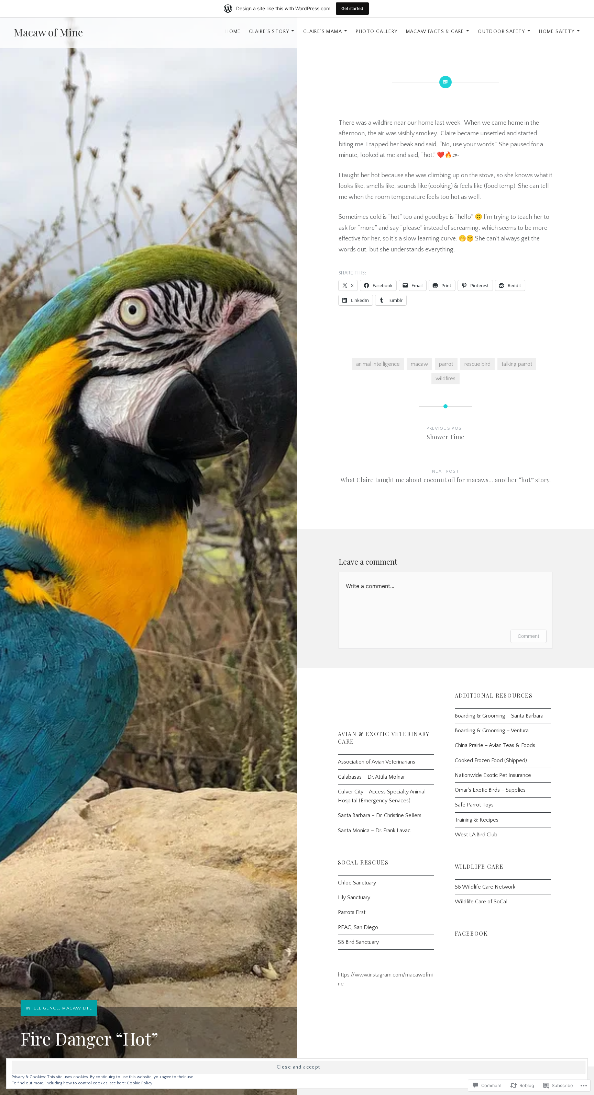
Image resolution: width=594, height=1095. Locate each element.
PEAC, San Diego (358, 927)
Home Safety (556, 31)
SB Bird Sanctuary (358, 942)
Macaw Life (77, 1008)
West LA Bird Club (476, 835)
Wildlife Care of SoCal (481, 902)
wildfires (445, 378)
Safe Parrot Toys (474, 805)
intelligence (42, 1008)
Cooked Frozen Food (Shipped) (491, 760)
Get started (352, 8)
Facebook (471, 933)
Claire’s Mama (322, 31)
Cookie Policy (139, 1083)
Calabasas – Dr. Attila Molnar (371, 777)
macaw (419, 364)
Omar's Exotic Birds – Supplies (490, 790)
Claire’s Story (269, 31)
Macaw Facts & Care (435, 31)
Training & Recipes (476, 820)
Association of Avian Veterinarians (376, 762)
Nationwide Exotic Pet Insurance (493, 775)
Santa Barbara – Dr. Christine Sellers (379, 815)
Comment (528, 636)
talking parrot (517, 364)
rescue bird (477, 364)
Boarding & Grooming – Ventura (492, 730)
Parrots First (351, 912)
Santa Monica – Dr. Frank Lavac (374, 830)
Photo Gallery (376, 31)
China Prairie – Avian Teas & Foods (495, 745)
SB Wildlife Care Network (485, 887)
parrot (446, 364)
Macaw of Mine (48, 32)
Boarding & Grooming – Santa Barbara (499, 716)
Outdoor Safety (501, 31)
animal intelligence (378, 364)
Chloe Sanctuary (357, 883)
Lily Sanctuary (354, 897)
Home (233, 31)
